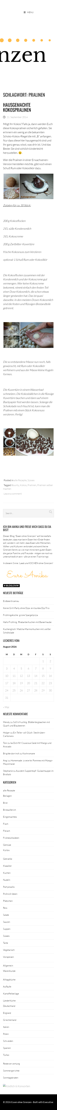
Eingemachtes (10, 816)
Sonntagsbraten (10, 1077)
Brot (5, 802)
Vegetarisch (9, 949)
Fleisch (6, 830)
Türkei (6, 1055)
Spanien (7, 1048)
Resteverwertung (11, 1063)
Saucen (6, 921)
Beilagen (7, 795)
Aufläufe (7, 986)
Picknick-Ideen (10, 893)
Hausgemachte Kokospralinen (17, 107)
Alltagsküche (9, 979)
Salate (6, 914)
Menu (30, 12)
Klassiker (7, 865)
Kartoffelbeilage (11, 993)
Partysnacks (8, 886)
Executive (48, 1102)
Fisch (5, 823)
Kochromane (28, 753)
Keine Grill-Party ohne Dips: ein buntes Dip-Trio (26, 608)
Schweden (8, 1041)
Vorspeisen (8, 956)
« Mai (6, 707)
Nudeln (6, 879)
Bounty (15, 485)
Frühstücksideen (11, 837)
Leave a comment (13, 493)
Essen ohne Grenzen (21, 1102)
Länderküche (9, 1000)
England (7, 1012)
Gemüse (7, 844)
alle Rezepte (20, 480)
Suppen (6, 928)
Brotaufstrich (9, 809)
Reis (5, 907)
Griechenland (9, 1019)
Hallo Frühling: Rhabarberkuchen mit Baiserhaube (27, 622)
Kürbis (6, 850)
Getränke (7, 858)
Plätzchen (8, 900)
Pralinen (32, 485)
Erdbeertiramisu (11, 601)
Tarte (5, 942)
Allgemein (8, 965)
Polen (6, 1033)
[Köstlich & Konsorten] (16, 1086)
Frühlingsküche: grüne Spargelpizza (20, 615)
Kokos (23, 485)
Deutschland (9, 1005)
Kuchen (6, 872)
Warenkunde (9, 970)
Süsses (31, 480)
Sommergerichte (11, 1070)
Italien (6, 1026)
